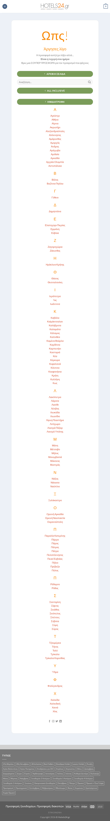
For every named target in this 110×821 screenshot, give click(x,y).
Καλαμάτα (55, 329)
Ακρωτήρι (55, 127)
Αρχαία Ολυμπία (55, 161)
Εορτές (27, 773)
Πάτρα (55, 551)
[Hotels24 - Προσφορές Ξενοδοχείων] (55, 6)
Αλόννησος (55, 135)
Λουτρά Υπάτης (55, 431)
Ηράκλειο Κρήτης (55, 264)
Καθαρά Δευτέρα (81, 773)
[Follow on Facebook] (49, 721)
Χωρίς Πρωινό (9, 793)
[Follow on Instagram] (53, 721)
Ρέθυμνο (55, 584)
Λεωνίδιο (55, 416)
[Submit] (89, 82)
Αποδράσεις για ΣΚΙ (45, 769)
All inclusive (36, 764)
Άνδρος (55, 146)
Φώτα (70, 788)
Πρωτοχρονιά (21, 788)
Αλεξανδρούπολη (55, 131)
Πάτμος (55, 547)
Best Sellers (49, 764)
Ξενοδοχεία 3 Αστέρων (61, 778)
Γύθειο (55, 197)
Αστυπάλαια (55, 165)
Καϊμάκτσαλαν (55, 321)
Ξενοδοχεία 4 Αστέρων (83, 778)
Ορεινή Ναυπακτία (55, 517)
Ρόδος (55, 588)
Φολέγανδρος (55, 685)
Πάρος (55, 543)
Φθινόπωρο (60, 788)
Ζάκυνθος (55, 250)
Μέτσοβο (55, 449)
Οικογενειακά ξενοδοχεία (44, 783)
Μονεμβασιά (55, 457)
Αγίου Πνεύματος (27, 769)
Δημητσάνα (55, 211)
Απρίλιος (59, 769)
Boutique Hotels (63, 764)
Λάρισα (55, 400)
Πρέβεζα (55, 566)
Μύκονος (55, 460)
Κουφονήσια (55, 371)
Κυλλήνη (55, 379)
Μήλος (55, 453)
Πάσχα (72, 783)
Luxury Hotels (78, 764)
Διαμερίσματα (8, 773)
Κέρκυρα (55, 359)
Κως (55, 383)
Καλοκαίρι (95, 773)
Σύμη (55, 625)
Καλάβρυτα (55, 325)
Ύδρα (55, 671)
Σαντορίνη (55, 601)
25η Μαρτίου (8, 764)
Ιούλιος (60, 773)
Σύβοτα (55, 621)
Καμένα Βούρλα (55, 340)
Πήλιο (55, 562)
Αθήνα (55, 119)
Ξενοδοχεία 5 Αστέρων (12, 783)
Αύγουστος (70, 769)
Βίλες (79, 769)
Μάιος (5, 778)
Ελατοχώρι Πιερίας (55, 225)
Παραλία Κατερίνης (55, 535)
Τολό (55, 650)
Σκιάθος (55, 609)
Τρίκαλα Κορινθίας (55, 658)
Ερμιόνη (55, 229)
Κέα (55, 356)
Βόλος (55, 179)
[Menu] (4, 6)
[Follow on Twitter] (57, 721)
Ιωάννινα (55, 303)
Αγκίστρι (55, 115)
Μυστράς (55, 464)
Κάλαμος (55, 333)
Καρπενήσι (55, 348)
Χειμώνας (79, 788)
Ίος (55, 300)
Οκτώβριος (62, 783)
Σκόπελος (55, 613)
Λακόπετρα (55, 397)
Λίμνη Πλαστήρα (55, 420)
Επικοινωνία (55, 812)
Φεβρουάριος (47, 788)
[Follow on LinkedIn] (60, 721)
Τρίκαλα (55, 654)
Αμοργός (55, 142)
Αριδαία (55, 154)
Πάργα (55, 539)
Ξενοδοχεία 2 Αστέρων (40, 778)
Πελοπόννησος (55, 554)
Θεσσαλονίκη (55, 282)
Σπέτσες (55, 617)
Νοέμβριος (24, 778)
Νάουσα (55, 482)
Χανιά (55, 707)
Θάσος (55, 278)
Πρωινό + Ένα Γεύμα (94, 783)
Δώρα (19, 773)
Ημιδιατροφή (38, 773)
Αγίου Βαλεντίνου (10, 769)
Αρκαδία (55, 158)
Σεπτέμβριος (34, 788)
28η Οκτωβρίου (22, 764)
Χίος (55, 711)
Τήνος (55, 646)
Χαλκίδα (55, 699)
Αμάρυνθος (55, 138)
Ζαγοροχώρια (55, 246)
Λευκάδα (55, 412)
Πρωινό (80, 783)
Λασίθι (55, 404)
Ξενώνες (28, 783)
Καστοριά (55, 352)
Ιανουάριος (50, 773)
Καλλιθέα (55, 336)
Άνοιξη (89, 764)
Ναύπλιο (55, 486)
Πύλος (55, 570)
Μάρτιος (14, 778)
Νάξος (55, 478)
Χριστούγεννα (91, 788)
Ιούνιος (68, 773)
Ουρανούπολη (55, 521)
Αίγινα (55, 123)
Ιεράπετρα (55, 296)
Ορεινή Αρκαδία (55, 514)
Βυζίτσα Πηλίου (55, 183)
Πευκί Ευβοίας (55, 558)
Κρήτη (55, 375)
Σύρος (55, 628)
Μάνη (55, 445)
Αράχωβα (55, 150)
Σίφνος (55, 605)
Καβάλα (55, 317)
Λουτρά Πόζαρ (55, 427)
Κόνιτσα (55, 367)
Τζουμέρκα (55, 642)
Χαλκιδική (55, 703)
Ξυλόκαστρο (55, 500)
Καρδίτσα (55, 344)
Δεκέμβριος (89, 769)
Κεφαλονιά (55, 363)
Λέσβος (55, 408)
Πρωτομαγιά (8, 788)
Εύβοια (55, 232)
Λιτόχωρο (55, 423)
